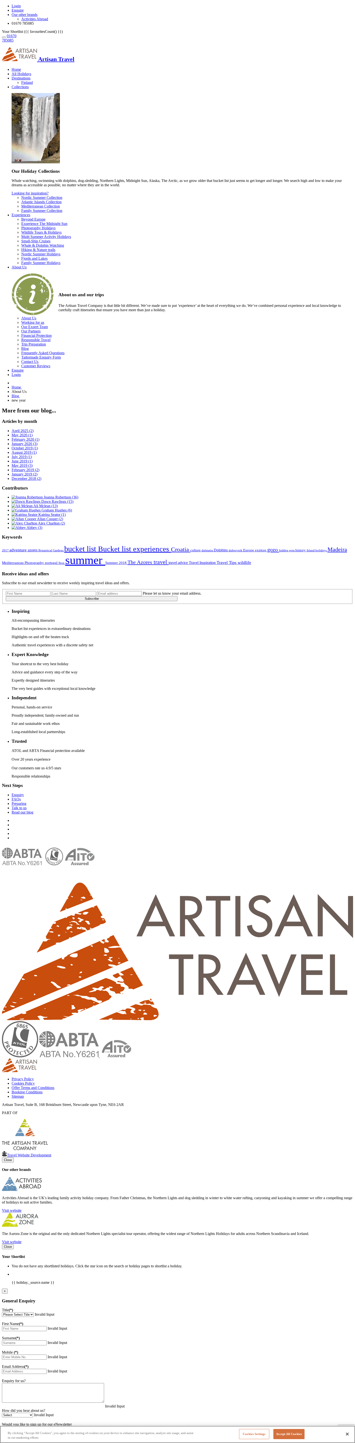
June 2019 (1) (22, 461)
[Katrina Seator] (25, 514)
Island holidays (317, 550)
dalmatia (208, 550)
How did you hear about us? (23, 1410)
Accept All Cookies (289, 1434)
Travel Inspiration (203, 562)
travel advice (179, 562)
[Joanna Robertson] (28, 497)
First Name (12, 1324)
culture (196, 550)
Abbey (34, 528)
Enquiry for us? (14, 1381)
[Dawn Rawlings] (26, 501)
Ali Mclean (45, 506)
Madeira (337, 549)
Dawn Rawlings (57, 501)
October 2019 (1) (25, 448)
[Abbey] (19, 528)
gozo (273, 550)
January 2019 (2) (24, 474)
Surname (11, 1338)
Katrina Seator (52, 514)
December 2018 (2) (26, 478)
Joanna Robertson (61, 497)
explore (261, 550)
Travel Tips (227, 562)
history (301, 550)
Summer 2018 (116, 563)
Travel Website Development (29, 1155)
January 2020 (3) (24, 444)
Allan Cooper (50, 519)
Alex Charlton (51, 523)
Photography (35, 563)
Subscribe (92, 598)
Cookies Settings (254, 1434)
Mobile (10, 1352)
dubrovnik (236, 550)
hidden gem (287, 550)
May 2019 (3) (22, 465)
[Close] (347, 1434)
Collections (20, 87)
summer (85, 560)
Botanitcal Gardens (51, 550)
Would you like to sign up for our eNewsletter (37, 1424)
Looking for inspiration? (30, 193)
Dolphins (221, 550)
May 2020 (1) (22, 435)
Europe (249, 550)
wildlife (244, 562)
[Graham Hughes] (27, 510)
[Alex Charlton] (25, 523)
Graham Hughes (57, 510)
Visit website (11, 1210)
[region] (177, 1434)
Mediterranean (13, 563)
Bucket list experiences (134, 549)
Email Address (15, 1366)
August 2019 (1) (24, 452)
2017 (5, 550)
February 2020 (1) (25, 439)
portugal (51, 563)
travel (161, 562)
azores (33, 550)
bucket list (81, 548)
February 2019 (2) (25, 470)
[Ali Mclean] (22, 506)
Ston (61, 563)
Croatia (180, 549)
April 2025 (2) (23, 431)
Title (7, 1310)
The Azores (141, 562)
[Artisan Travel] (177, 1019)
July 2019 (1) (22, 457)
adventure (18, 550)
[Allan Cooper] (24, 519)
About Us (19, 267)
